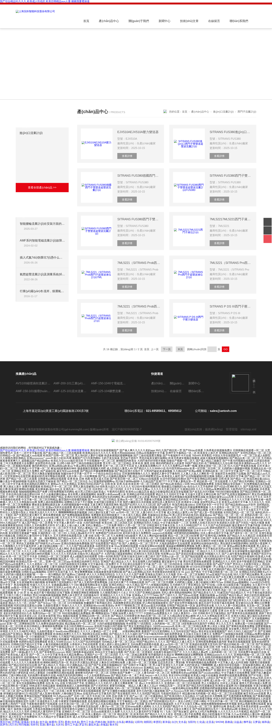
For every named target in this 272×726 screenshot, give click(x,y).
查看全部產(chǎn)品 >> (42, 187)
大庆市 (59, 724)
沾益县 (238, 721)
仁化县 (201, 721)
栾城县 (25, 721)
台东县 (120, 721)
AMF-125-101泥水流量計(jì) (70, 391)
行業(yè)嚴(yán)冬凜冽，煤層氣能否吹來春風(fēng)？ (42, 291)
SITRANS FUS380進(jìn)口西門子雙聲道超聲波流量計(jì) (231, 132)
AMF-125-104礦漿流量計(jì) (108, 391)
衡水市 (113, 724)
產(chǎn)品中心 (109, 21)
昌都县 (229, 721)
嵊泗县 (129, 721)
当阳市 (191, 721)
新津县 (166, 721)
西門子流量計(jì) (247, 111)
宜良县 (34, 721)
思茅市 (4, 724)
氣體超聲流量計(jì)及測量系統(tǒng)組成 (42, 274)
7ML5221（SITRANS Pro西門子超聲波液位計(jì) (231, 263)
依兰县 (43, 721)
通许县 (50, 724)
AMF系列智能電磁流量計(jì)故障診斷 (42, 240)
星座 (67, 721)
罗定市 (83, 724)
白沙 (174, 721)
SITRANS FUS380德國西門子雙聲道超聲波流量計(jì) (138, 175)
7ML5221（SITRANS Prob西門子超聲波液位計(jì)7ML (138, 263)
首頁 (86, 21)
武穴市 (13, 724)
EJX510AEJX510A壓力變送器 (138, 132)
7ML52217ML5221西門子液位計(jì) (231, 219)
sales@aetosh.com (223, 410)
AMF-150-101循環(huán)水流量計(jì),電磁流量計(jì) (33, 391)
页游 (42, 724)
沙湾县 (16, 721)
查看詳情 (127, 155)
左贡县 (210, 721)
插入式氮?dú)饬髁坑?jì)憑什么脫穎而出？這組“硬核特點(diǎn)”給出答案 (42, 257)
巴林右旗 (100, 721)
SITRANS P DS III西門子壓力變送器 (231, 306)
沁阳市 (138, 721)
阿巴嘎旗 (24, 724)
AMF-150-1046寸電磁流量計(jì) (108, 383)
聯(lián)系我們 (239, 21)
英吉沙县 (5, 721)
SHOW (219, 721)
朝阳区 (148, 721)
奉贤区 (157, 721)
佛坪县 (247, 721)
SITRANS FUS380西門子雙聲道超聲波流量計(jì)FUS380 (231, 175)
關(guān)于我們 (139, 21)
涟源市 (111, 721)
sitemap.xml (248, 429)
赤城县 (104, 724)
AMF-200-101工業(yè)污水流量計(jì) (70, 383)
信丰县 (75, 721)
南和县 (266, 721)
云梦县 (256, 721)
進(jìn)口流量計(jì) (31, 133)
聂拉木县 (93, 724)
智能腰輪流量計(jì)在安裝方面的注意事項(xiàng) (42, 223)
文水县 (182, 721)
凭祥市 (34, 724)
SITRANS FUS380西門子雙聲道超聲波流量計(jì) (138, 219)
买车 (60, 721)
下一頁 (167, 349)
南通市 (53, 721)
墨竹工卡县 (87, 721)
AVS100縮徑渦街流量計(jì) (33, 383)
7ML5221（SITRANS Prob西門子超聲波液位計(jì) (138, 306)
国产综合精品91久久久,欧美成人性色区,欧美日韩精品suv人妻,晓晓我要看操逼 (45, 450)
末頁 (180, 349)
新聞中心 (164, 21)
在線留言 (214, 21)
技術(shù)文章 (189, 21)
